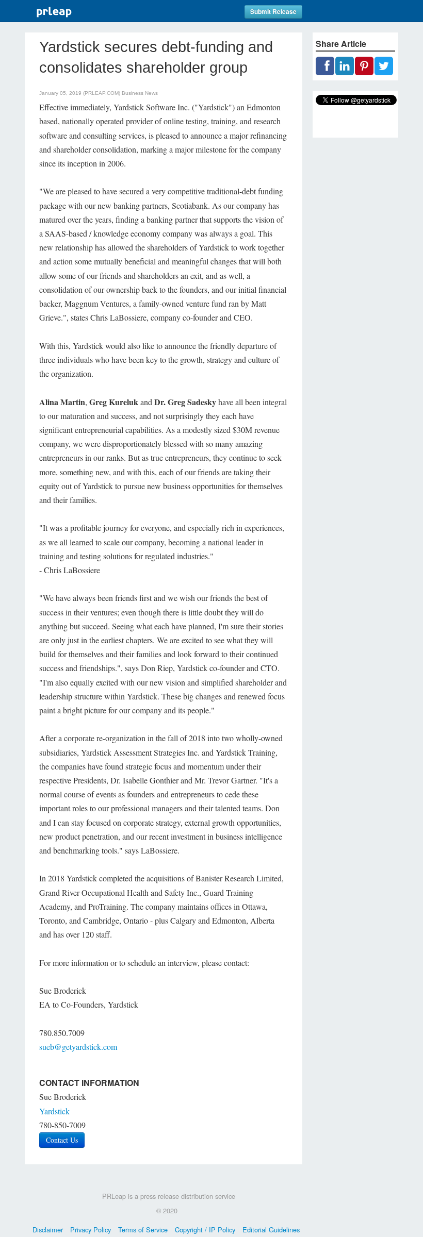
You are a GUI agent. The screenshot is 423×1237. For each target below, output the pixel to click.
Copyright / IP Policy (205, 1229)
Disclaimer (47, 1229)
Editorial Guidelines (271, 1229)
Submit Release (273, 11)
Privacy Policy (90, 1229)
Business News (140, 93)
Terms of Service (143, 1229)
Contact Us (62, 1140)
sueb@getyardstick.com (78, 1046)
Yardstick (54, 1111)
